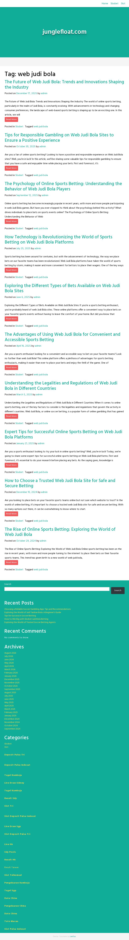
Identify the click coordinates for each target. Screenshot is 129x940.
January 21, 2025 (25, 443)
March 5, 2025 (24, 395)
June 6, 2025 (23, 297)
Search (7, 584)
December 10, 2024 (26, 492)
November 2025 (12, 683)
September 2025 (12, 689)
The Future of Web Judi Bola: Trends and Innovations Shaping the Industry (64, 85)
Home (105, 4)
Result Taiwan (11, 867)
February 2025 (11, 712)
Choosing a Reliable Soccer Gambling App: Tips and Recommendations (37, 609)
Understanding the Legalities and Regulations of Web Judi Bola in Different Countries (61, 386)
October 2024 (11, 725)
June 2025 (9, 699)
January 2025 (10, 716)
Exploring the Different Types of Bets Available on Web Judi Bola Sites (62, 288)
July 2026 (8, 656)
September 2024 (12, 729)
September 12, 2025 (27, 195)
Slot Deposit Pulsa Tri (17, 834)
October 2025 (11, 686)
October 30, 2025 (25, 147)
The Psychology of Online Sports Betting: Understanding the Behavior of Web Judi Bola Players (63, 186)
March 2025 (9, 709)
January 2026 (10, 676)
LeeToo (73, 936)
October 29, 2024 (26, 541)
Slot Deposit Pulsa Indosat (20, 816)
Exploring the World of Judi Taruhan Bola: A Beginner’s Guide (32, 612)
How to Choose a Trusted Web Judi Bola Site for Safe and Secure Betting (60, 483)
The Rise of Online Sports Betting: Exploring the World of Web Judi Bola (60, 532)
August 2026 (10, 653)
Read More (11, 119)
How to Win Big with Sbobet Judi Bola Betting (26, 619)
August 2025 (10, 692)
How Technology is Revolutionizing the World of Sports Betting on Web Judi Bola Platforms (58, 240)
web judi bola (41, 127)
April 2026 (9, 666)
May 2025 (9, 702)
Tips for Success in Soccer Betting (20, 616)
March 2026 (9, 669)
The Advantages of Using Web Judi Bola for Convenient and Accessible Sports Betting (62, 337)
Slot (123, 4)
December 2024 (12, 719)
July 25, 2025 (23, 249)
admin (44, 93)
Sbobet (114, 4)
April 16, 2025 (23, 346)
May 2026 (9, 663)
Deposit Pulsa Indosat (17, 765)
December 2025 (11, 679)
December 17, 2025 (26, 93)
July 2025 (8, 696)
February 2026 (11, 673)
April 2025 (9, 706)
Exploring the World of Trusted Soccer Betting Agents (30, 622)
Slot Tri (8, 806)
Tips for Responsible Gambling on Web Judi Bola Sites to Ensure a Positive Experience (59, 138)
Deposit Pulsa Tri (14, 755)
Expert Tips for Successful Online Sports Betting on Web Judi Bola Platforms (63, 434)
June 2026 (9, 659)
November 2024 (12, 722)
